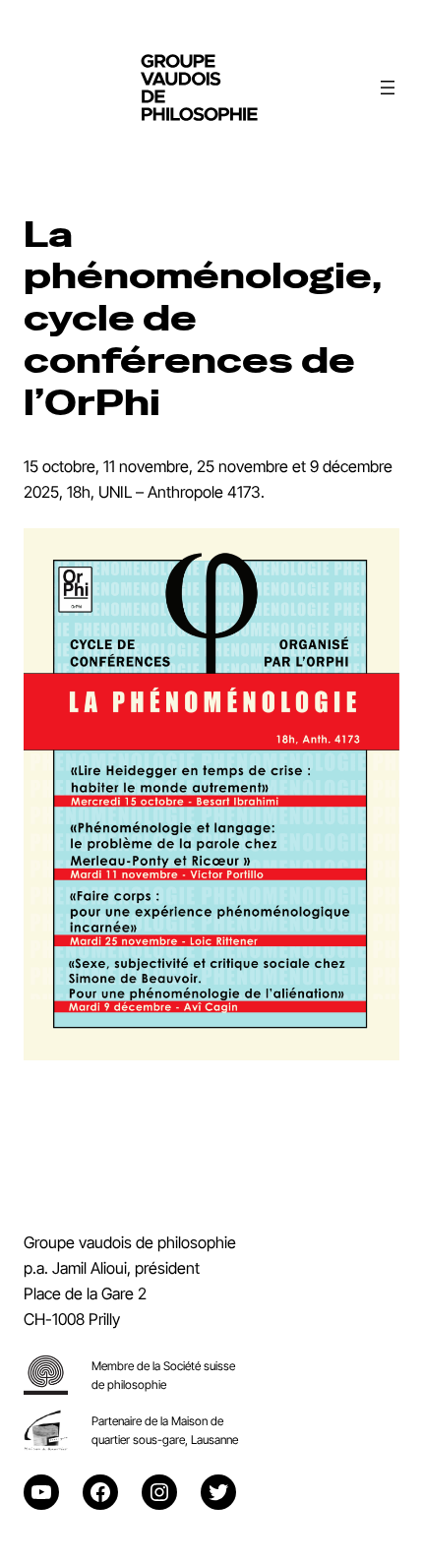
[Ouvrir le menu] (387, 87)
